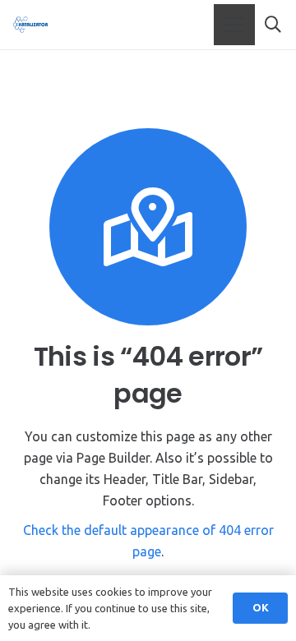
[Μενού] (234, 24)
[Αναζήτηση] (273, 24)
